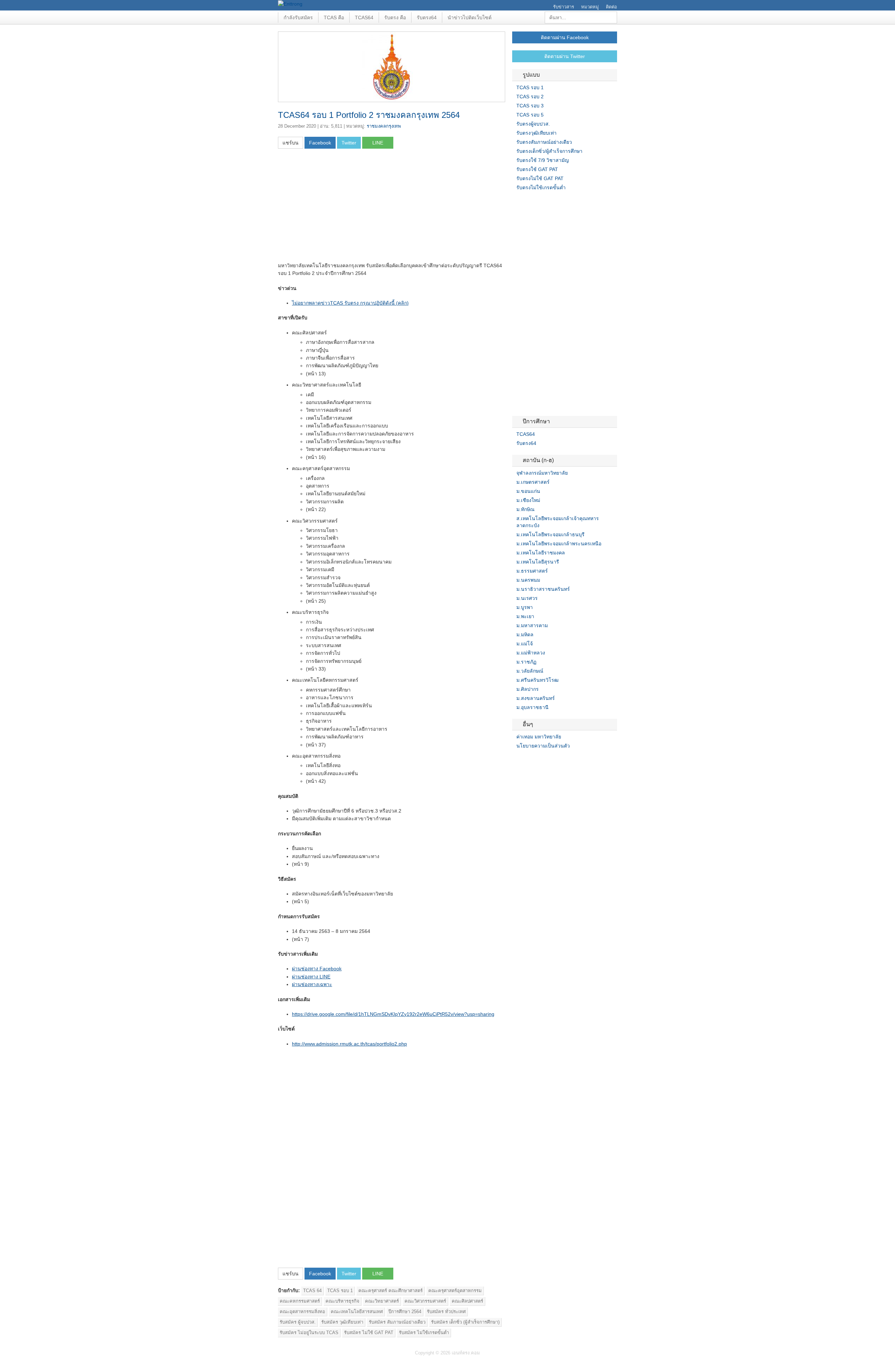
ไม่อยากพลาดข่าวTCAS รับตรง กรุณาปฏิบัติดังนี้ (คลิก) (350, 303)
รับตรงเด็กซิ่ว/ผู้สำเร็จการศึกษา (549, 151)
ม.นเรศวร (527, 598)
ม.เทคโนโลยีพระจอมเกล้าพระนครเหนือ (558, 543)
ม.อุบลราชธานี (532, 707)
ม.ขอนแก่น (528, 491)
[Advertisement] (336, 207)
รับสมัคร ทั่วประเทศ (446, 1311)
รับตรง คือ (395, 17)
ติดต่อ (611, 6)
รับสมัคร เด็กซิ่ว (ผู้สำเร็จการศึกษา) (465, 1322)
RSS (532, 760)
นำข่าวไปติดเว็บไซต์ (470, 17)
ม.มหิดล (525, 634)
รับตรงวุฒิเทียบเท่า (536, 133)
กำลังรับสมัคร (298, 17)
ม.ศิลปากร (527, 689)
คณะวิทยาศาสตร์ (382, 1301)
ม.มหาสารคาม (532, 625)
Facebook (515, 760)
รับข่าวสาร (563, 6)
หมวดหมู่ (590, 6)
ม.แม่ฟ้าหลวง (530, 653)
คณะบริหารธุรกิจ (342, 1301)
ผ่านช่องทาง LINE (311, 976)
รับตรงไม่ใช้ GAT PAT (540, 178)
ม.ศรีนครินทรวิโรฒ (537, 680)
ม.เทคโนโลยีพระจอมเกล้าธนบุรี (550, 534)
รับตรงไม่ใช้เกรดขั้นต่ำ (541, 187)
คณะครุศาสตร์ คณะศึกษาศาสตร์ (390, 1290)
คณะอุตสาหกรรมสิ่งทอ (302, 1311)
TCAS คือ (334, 17)
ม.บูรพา (524, 607)
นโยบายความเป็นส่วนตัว (543, 746)
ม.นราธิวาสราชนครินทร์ (543, 589)
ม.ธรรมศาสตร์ (532, 571)
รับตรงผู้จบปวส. (533, 124)
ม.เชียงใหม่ (528, 500)
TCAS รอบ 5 (530, 115)
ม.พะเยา (525, 616)
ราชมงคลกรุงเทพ (384, 126)
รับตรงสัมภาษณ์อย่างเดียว (544, 142)
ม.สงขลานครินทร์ (535, 698)
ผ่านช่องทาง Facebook (317, 968)
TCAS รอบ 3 (530, 105)
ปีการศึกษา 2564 (404, 1311)
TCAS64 (364, 17)
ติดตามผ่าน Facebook (565, 37)
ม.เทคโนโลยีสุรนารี (537, 562)
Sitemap (540, 760)
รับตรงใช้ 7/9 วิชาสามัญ (542, 160)
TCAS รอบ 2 (530, 96)
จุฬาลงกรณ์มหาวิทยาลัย (542, 473)
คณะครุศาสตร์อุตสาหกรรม (455, 1290)
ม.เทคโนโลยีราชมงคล (540, 552)
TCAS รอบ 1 (340, 1290)
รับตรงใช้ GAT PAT (537, 169)
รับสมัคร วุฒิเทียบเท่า (342, 1322)
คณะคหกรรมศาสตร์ (300, 1301)
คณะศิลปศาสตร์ (467, 1301)
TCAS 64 (312, 1290)
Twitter (523, 760)
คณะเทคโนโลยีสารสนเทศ (357, 1311)
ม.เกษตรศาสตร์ (533, 482)
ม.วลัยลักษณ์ (529, 671)
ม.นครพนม (528, 580)
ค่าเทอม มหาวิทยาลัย (538, 736)
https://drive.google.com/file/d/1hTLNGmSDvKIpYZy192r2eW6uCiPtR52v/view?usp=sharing (393, 1014)
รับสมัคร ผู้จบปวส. (298, 1322)
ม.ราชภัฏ (526, 662)
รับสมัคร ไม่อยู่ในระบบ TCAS (309, 1332)
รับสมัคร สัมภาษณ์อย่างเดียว (397, 1322)
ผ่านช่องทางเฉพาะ (312, 984)
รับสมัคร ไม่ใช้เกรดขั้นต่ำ (424, 1332)
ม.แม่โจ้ (524, 643)
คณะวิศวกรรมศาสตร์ (425, 1301)
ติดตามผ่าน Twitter (564, 56)
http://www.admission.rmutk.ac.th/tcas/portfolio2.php (349, 1044)
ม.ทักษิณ (525, 509)
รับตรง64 (427, 17)
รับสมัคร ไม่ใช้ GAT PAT (368, 1332)
